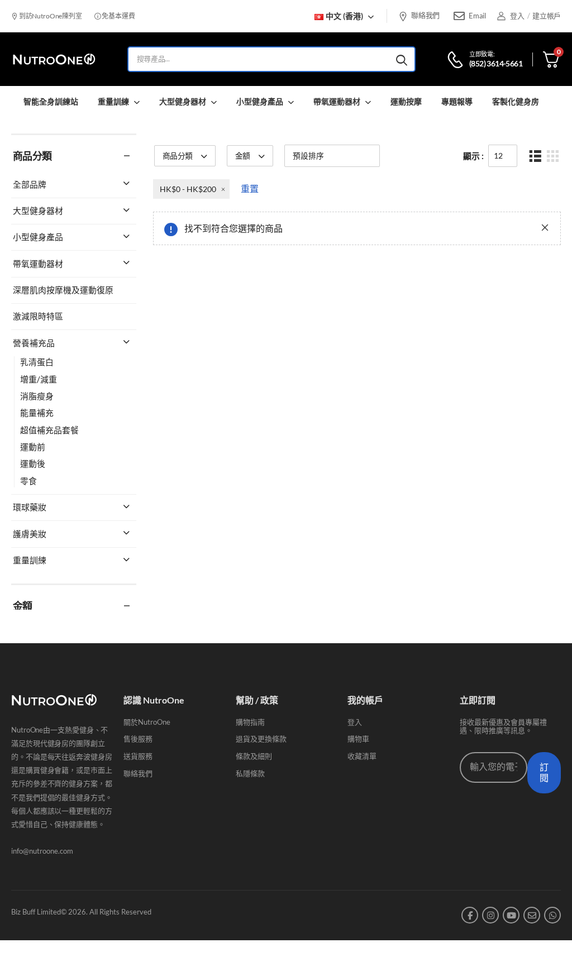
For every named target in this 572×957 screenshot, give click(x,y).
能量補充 (37, 413)
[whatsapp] (552, 915)
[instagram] (490, 915)
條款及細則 (254, 756)
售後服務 (137, 738)
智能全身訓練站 (50, 101)
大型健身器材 (182, 101)
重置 (250, 188)
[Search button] (402, 59)
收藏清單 (361, 756)
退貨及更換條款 (261, 738)
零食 (28, 481)
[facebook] (469, 915)
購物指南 (250, 721)
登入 (354, 721)
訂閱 (544, 773)
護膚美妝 (29, 534)
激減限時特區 (38, 316)
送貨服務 (137, 756)
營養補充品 (34, 343)
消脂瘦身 (37, 396)
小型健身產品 (259, 101)
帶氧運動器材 (336, 101)
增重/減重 (38, 379)
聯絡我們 (425, 15)
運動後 (32, 463)
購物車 (358, 738)
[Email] (459, 16)
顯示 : (473, 156)
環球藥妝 (29, 507)
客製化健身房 (515, 101)
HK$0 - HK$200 (188, 189)
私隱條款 (250, 773)
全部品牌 (29, 184)
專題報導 (457, 101)
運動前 (32, 447)
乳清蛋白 (37, 362)
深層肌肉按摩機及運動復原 (63, 290)
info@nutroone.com (42, 850)
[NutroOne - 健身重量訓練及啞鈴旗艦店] (54, 59)
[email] (531, 915)
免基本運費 (118, 16)
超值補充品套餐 (49, 430)
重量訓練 (113, 101)
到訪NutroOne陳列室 (50, 16)
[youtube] (511, 915)
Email (477, 15)
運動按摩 (406, 101)
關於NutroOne (146, 721)
